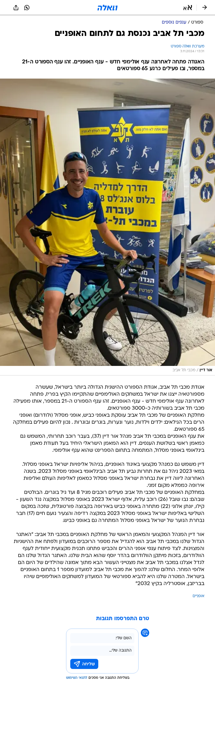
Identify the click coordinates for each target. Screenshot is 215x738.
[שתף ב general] (16, 7)
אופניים (198, 596)
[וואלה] (107, 7)
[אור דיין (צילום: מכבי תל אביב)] (107, 227)
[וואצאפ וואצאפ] (27, 7)
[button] (187, 7)
